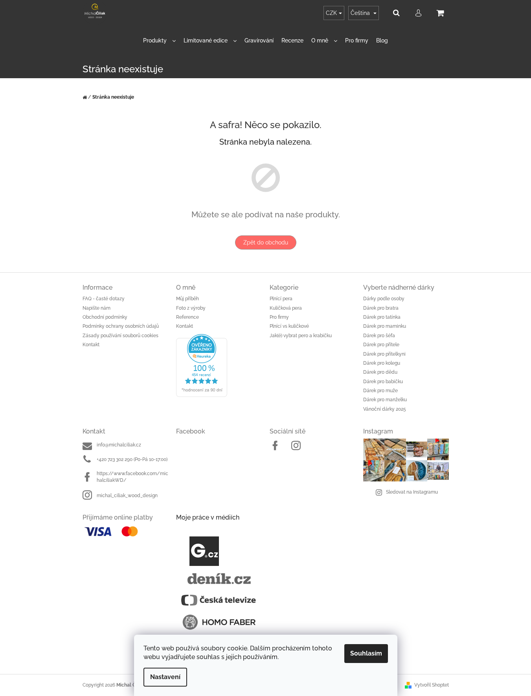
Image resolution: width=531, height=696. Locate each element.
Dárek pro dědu (380, 372)
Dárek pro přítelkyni (384, 354)
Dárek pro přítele (381, 344)
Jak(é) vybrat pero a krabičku (301, 335)
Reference (187, 317)
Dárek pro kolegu (381, 363)
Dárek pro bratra (381, 308)
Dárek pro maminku (384, 326)
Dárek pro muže (380, 390)
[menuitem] (159, 40)
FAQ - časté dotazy (104, 298)
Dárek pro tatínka (382, 317)
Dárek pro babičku (383, 381)
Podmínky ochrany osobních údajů (121, 326)
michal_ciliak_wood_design (127, 495)
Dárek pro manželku (385, 399)
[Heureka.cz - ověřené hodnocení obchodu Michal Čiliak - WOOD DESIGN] (219, 365)
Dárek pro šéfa (379, 335)
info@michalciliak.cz (119, 445)
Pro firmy (279, 317)
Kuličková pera (286, 308)
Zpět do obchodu (265, 242)
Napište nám (96, 308)
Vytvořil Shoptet (431, 685)
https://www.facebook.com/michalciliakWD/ (132, 477)
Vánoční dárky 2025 (384, 409)
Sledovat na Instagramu (412, 492)
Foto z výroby (191, 308)
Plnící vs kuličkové (289, 326)
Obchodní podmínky (105, 317)
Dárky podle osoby (383, 298)
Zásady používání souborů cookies (120, 335)
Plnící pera (281, 298)
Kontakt (91, 344)
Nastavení (165, 677)
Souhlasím (366, 653)
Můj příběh (187, 298)
